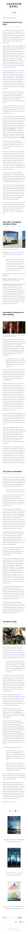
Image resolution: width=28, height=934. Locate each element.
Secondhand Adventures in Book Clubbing (13, 313)
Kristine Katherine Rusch (16, 747)
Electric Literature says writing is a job (16, 252)
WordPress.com (19, 930)
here (8, 275)
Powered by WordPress (14, 928)
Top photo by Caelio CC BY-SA (9, 801)
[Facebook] (15, 811)
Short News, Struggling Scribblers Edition (12, 223)
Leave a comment (15, 26)
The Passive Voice (6, 647)
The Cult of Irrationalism (12, 471)
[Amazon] (12, 811)
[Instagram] (9, 811)
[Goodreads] (18, 811)
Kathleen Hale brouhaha (20, 696)
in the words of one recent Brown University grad (13, 579)
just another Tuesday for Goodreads (10, 303)
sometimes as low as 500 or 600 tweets (12, 418)
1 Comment (13, 316)
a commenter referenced (15, 654)
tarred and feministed (12, 657)
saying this (21, 657)
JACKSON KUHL (14, 5)
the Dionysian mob (16, 523)
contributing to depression (18, 450)
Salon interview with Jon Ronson (14, 650)
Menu (14, 12)
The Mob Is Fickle (10, 622)
